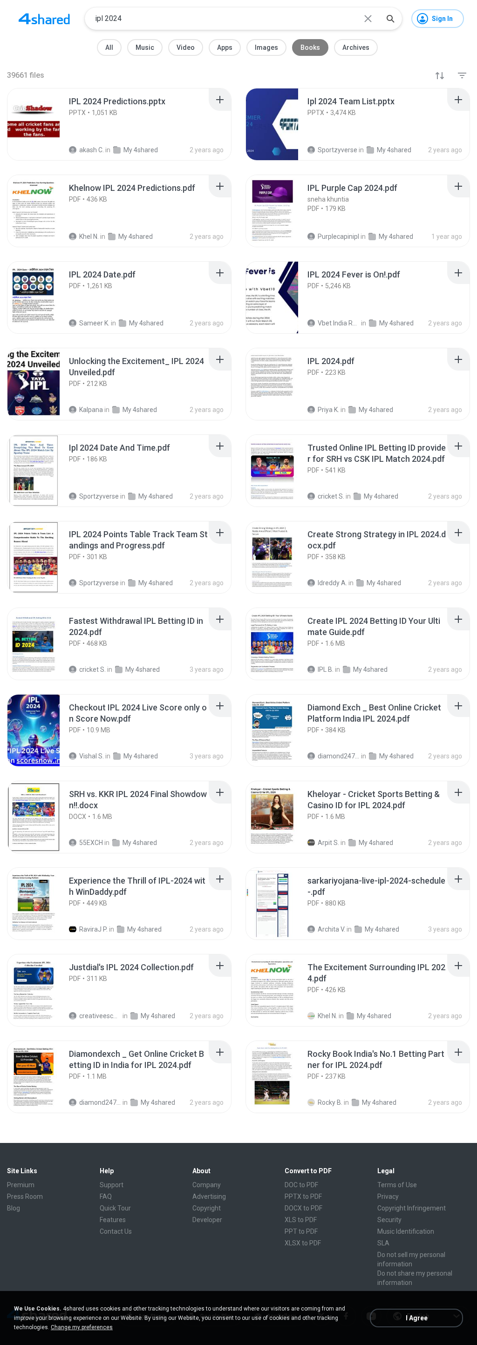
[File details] (43, 124)
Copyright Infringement (411, 1208)
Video (186, 47)
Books (310, 47)
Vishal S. (91, 756)
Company (206, 1185)
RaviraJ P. (93, 929)
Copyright (206, 1208)
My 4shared (142, 669)
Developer (207, 1219)
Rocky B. (330, 1102)
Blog (13, 1208)
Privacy (388, 1196)
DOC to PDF (301, 1185)
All (109, 47)
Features (113, 1219)
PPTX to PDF (303, 1196)
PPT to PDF (301, 1231)
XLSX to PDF (303, 1243)
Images (266, 47)
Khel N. (327, 1016)
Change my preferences (82, 1327)
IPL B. (326, 669)
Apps (224, 47)
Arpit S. (328, 842)
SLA (383, 1243)
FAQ (106, 1196)
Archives (355, 47)
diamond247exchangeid (339, 756)
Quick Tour (115, 1208)
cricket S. (92, 669)
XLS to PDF (301, 1219)
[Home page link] (44, 18)
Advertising (209, 1196)
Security (389, 1219)
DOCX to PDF (303, 1208)
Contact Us (116, 1231)
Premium (20, 1185)
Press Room (25, 1196)
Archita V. (331, 929)
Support (111, 1185)
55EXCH (91, 842)
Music (145, 47)
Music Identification (405, 1231)
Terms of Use (397, 1185)
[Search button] (390, 18)
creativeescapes (100, 1016)
